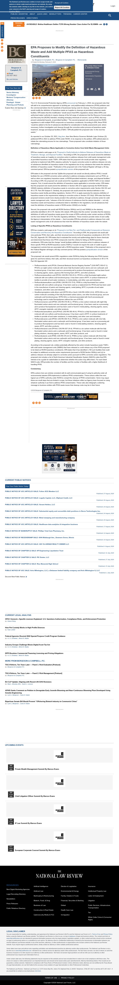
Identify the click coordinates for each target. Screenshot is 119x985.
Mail (92, 89)
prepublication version (65, 169)
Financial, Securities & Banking (72, 900)
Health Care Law (67, 910)
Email (11, 73)
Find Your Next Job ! (13, 88)
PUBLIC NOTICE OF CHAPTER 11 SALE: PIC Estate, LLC (27, 557)
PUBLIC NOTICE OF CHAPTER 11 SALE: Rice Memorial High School (31, 564)
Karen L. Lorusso (27, 684)
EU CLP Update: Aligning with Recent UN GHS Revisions (28, 682)
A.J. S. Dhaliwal (12, 638)
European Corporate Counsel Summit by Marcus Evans (37, 850)
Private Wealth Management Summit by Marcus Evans (37, 769)
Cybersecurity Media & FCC (44, 915)
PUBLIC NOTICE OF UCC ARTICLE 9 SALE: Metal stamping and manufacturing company (40, 518)
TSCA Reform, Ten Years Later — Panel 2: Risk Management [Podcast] (33, 673)
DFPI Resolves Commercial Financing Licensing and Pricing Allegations (34, 653)
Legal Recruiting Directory (16, 894)
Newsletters (55, 14)
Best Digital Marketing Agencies (18, 889)
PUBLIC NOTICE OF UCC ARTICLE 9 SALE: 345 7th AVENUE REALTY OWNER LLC (37, 544)
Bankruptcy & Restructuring (44, 896)
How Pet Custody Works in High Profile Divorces (25, 628)
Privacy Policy (108, 934)
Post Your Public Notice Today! (17, 486)
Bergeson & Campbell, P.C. (16, 69)
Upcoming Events (14, 745)
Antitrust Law (38, 891)
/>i (99, 89)
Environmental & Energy (70, 891)
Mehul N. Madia (24, 638)
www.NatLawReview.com (14, 938)
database (72, 936)
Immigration (65, 915)
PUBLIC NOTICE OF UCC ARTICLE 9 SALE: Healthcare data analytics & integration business (41, 524)
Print (88, 89)
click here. (38, 971)
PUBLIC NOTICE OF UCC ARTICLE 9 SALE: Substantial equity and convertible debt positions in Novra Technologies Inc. (52, 511)
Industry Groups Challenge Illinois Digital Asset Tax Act (27, 645)
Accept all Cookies (61, 3)
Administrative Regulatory (93, 76)
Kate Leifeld (11, 630)
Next (107, 24)
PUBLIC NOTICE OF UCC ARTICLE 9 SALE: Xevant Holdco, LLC (30, 504)
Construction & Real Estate (43, 910)
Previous (104, 24)
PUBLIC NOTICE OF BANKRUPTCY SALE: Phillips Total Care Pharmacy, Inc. (34, 531)
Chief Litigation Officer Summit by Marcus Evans (35, 796)
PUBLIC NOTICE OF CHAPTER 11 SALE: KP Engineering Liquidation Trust (34, 551)
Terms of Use (96, 934)
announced (71, 103)
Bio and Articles (12, 79)
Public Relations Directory (16, 908)
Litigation (91, 900)
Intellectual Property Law (97, 891)
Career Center (80, 14)
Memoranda (82, 60)
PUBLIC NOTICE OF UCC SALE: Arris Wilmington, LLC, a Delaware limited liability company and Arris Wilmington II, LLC (52, 570)
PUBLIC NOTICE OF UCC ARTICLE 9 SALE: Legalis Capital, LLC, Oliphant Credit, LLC (38, 498)
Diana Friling (12, 621)
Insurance (91, 886)
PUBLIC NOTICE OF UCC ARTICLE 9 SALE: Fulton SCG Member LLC (32, 491)
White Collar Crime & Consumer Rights (100, 918)
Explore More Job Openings (14, 108)
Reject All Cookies (62, 7)
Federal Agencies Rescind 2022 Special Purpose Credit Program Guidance (35, 636)
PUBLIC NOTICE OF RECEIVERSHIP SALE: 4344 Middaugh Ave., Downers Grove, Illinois (39, 537)
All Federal (88, 79)
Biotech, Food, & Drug (42, 900)
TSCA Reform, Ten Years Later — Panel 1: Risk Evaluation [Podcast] (32, 665)
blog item (61, 136)
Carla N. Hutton (25, 695)
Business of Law (40, 905)
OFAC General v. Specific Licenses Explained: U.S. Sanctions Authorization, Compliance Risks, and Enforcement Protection (55, 619)
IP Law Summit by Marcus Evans (28, 823)
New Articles (2, 31)
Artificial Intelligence (41, 886)
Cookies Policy (14, 11)
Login (113, 6)
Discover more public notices (15, 577)
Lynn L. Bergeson (13, 695)
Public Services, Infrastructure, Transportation (99, 906)
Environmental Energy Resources (92, 72)
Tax (89, 912)
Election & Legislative (68, 886)
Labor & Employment (96, 896)
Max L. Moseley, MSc (14, 684)
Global (63, 905)
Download (96, 89)
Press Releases (12, 903)
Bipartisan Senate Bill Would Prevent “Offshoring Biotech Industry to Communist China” (41, 701)
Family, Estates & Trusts (70, 896)
